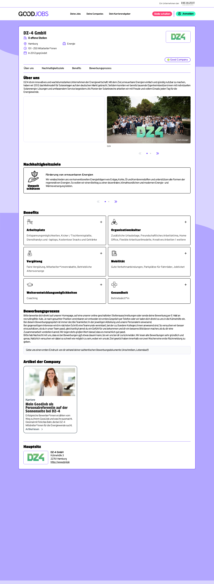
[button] (147, 153)
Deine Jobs (75, 14)
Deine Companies (94, 14)
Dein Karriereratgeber (119, 14)
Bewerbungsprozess (100, 68)
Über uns (29, 68)
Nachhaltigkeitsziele (53, 68)
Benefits (76, 68)
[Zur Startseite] (33, 14)
